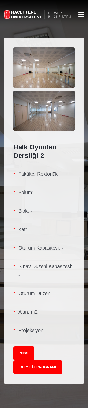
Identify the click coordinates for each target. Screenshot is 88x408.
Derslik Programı (38, 367)
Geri (24, 353)
